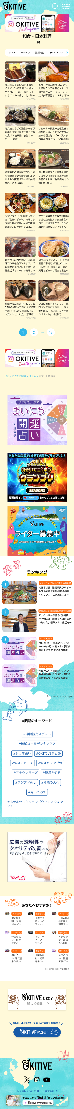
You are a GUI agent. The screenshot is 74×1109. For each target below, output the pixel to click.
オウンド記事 (19, 376)
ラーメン (25, 52)
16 (50, 332)
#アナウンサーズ (25, 772)
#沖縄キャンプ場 (50, 763)
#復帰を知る (51, 772)
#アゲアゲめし (25, 782)
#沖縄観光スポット (37, 734)
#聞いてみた (37, 792)
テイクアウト (56, 52)
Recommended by (55, 696)
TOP (7, 376)
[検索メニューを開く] (56, 6)
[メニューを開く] (66, 6)
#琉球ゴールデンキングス (37, 743)
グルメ (32, 376)
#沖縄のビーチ (22, 763)
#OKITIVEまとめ (48, 753)
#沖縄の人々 (50, 782)
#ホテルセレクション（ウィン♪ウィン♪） (35, 803)
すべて (12, 52)
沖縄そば (39, 52)
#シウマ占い (22, 753)
